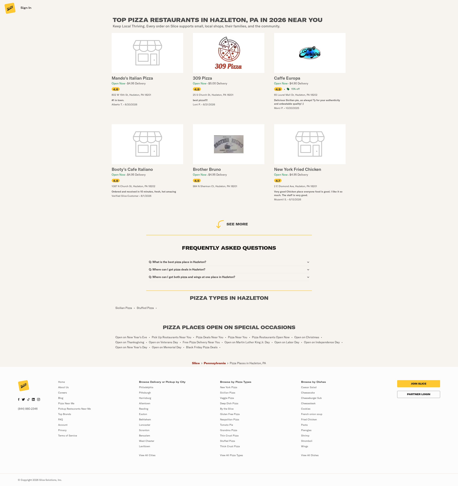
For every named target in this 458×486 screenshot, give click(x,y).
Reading (143, 408)
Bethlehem (145, 419)
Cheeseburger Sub (311, 398)
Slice (196, 363)
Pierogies (306, 430)
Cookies (305, 408)
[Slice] (9, 8)
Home (61, 382)
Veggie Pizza (227, 398)
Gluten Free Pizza (230, 414)
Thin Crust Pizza (229, 435)
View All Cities (147, 455)
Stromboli (306, 441)
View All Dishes (310, 455)
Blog (60, 398)
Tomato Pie (226, 424)
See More (237, 224)
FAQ (60, 419)
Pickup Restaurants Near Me (74, 408)
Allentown (144, 403)
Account (62, 424)
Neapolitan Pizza (229, 419)
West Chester (146, 441)
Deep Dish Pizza (229, 403)
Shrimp (305, 435)
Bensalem (144, 435)
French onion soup (311, 414)
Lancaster (144, 424)
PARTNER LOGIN (418, 394)
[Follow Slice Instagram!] (38, 400)
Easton (143, 414)
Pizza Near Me (66, 403)
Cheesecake (308, 392)
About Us (63, 387)
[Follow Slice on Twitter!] (23, 400)
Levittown (144, 446)
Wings (304, 446)
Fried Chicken (309, 419)
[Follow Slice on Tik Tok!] (28, 400)
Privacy (62, 430)
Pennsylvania (215, 363)
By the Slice (226, 408)
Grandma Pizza (228, 430)
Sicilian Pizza (227, 392)
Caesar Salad (308, 387)
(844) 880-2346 (28, 409)
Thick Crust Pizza (230, 446)
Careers (62, 392)
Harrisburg (145, 398)
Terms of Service (67, 435)
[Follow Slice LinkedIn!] (33, 400)
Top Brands (64, 414)
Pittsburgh (145, 392)
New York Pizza (228, 387)
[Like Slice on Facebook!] (19, 400)
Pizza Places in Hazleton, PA (248, 363)
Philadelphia (146, 387)
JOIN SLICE (418, 383)
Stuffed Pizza (227, 441)
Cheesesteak (308, 403)
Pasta (304, 424)
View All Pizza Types (231, 455)
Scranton (144, 430)
